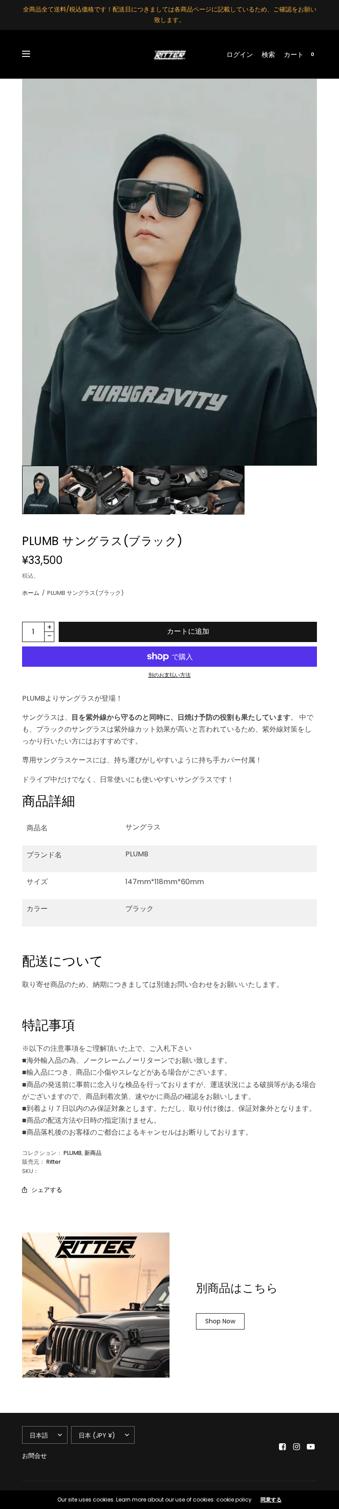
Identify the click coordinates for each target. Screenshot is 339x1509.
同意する (271, 1499)
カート (294, 54)
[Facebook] (282, 1447)
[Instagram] (297, 1447)
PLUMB (73, 1153)
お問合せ (34, 1455)
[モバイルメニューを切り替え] (31, 54)
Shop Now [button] (220, 1321)
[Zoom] (169, 272)
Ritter (53, 1162)
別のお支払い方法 (169, 675)
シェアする (46, 1190)
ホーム (30, 593)
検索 (268, 54)
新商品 (93, 1153)
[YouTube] (311, 1447)
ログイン (239, 54)
